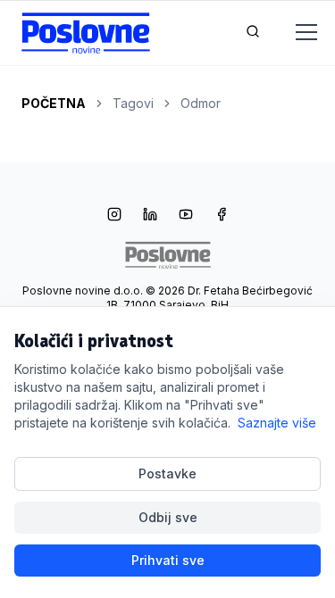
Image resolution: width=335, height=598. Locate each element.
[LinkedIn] (150, 216)
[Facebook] (221, 216)
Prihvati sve (168, 560)
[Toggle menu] (296, 33)
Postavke (167, 473)
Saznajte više (277, 422)
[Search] (253, 33)
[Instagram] (114, 216)
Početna (53, 103)
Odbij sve (167, 517)
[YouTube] (186, 216)
